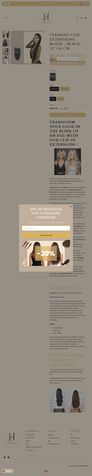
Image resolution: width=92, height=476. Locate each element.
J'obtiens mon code (46, 235)
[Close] (71, 206)
